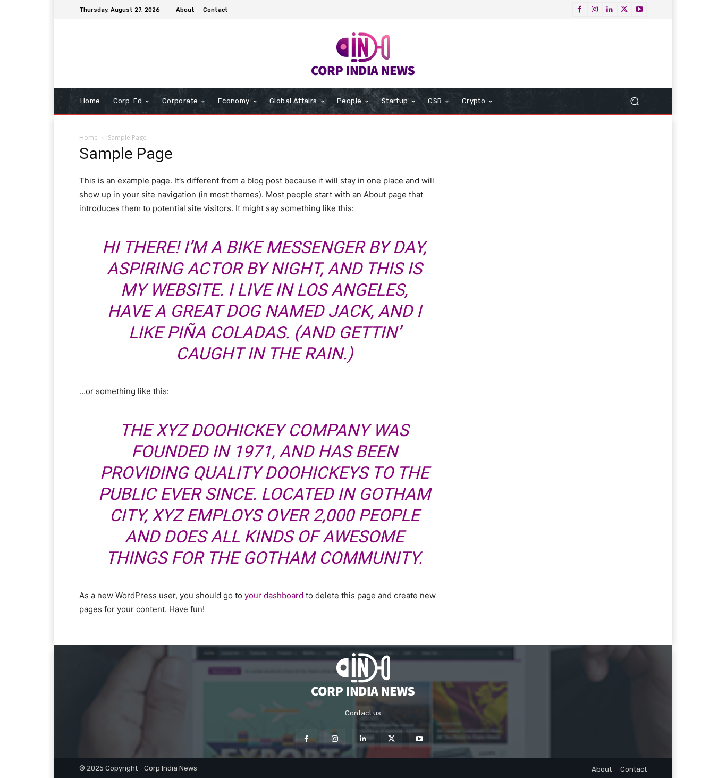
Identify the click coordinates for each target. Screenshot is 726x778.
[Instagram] (594, 9)
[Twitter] (624, 9)
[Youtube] (639, 9)
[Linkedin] (609, 9)
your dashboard (273, 595)
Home (88, 137)
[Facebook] (579, 9)
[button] (634, 101)
